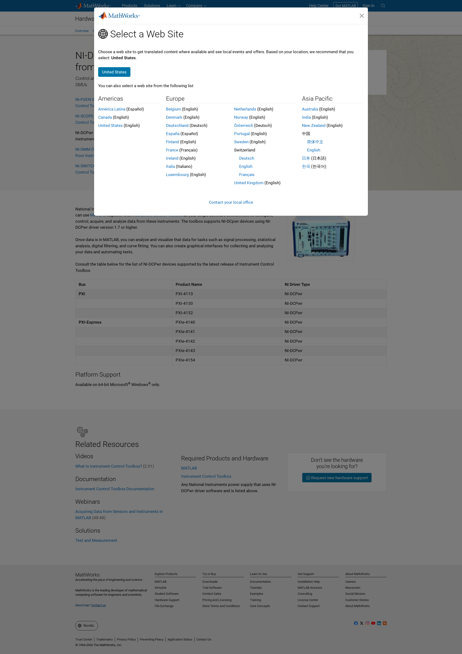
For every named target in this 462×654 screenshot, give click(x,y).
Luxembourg (177, 174)
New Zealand (314, 125)
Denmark (174, 117)
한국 (306, 166)
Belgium (173, 109)
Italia (170, 166)
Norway (241, 117)
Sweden (241, 141)
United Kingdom (248, 182)
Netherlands (245, 109)
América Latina (111, 109)
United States (110, 125)
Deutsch (246, 158)
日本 (306, 158)
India (306, 117)
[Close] (362, 16)
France (172, 150)
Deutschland (177, 125)
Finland (172, 141)
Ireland (172, 158)
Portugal (242, 133)
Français (247, 174)
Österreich (243, 125)
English (245, 166)
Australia (310, 109)
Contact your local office (231, 202)
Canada (105, 117)
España (173, 133)
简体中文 (315, 141)
